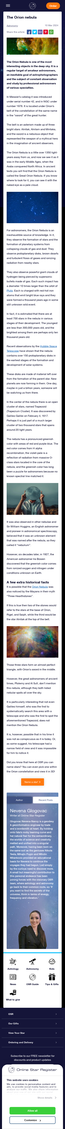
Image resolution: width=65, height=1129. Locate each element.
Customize (30, 1120)
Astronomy (12, 25)
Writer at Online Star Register (27, 815)
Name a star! (31, 782)
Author (19, 800)
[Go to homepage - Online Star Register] (32, 5)
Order (53, 5)
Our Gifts (13, 1023)
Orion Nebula (40, 586)
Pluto (10, 290)
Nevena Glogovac (28, 810)
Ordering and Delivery (20, 1042)
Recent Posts (46, 800)
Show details (45, 1097)
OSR (10, 1014)
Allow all (33, 1110)
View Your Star (16, 1033)
